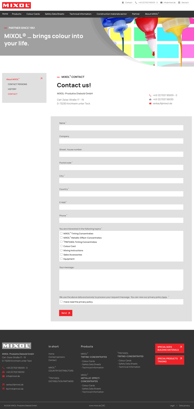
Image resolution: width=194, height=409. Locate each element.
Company (64, 136)
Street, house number (70, 149)
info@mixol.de (170, 2)
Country (64, 189)
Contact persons (57, 356)
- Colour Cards (88, 361)
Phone (63, 215)
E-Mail (63, 202)
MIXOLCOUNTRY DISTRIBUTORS (61, 369)
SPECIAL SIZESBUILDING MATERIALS (168, 348)
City (62, 175)
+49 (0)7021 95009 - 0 (148, 2)
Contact (128, 2)
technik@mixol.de (14, 388)
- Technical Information (92, 367)
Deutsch (185, 2)
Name (62, 122)
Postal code (65, 162)
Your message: (66, 267)
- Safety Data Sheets (91, 364)
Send (64, 312)
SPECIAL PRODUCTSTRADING (168, 360)
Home (51, 353)
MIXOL (94, 355)
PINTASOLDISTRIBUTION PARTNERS (61, 380)
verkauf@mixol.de (162, 103)
